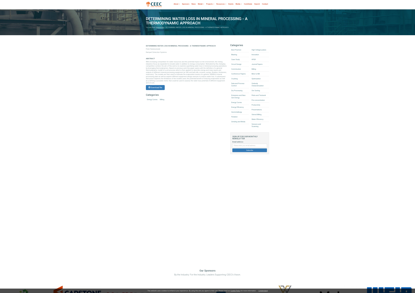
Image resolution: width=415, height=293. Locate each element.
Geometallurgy (236, 112)
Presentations (257, 110)
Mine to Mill (256, 74)
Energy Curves (152, 100)
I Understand (263, 291)
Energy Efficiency (237, 107)
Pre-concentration (258, 100)
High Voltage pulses (259, 50)
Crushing (234, 79)
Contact (265, 4)
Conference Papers (238, 74)
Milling (162, 100)
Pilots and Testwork (259, 95)
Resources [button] (220, 4)
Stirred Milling (256, 115)
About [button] (176, 4)
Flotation (234, 117)
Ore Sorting (256, 91)
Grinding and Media (238, 122)
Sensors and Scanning (256, 125)
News (194, 4)
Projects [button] (209, 4)
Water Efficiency (257, 119)
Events (230, 4)
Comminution (236, 69)
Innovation (255, 55)
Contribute (248, 4)
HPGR (254, 59)
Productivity (256, 105)
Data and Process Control (237, 84)
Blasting (234, 55)
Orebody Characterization (258, 84)
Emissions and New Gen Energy (238, 96)
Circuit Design (236, 64)
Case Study (235, 59)
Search (257, 4)
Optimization (256, 79)
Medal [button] (200, 4)
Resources (160, 27)
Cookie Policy (235, 291)
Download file (156, 87)
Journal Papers (257, 64)
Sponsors (185, 4)
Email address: (237, 142)
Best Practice (236, 50)
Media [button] (238, 4)
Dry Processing (236, 91)
